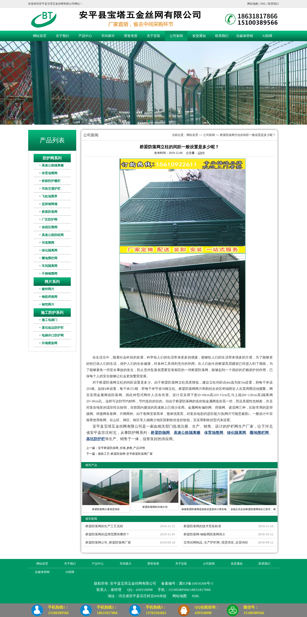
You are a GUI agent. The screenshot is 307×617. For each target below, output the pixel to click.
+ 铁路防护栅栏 (50, 180)
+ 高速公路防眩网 (51, 235)
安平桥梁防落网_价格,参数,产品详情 (121, 448)
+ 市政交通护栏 (50, 188)
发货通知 (199, 36)
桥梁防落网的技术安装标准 (202, 526)
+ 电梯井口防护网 (51, 335)
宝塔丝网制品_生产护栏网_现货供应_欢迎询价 (216, 542)
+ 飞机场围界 (48, 196)
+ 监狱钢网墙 (48, 204)
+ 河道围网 (46, 242)
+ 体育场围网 (48, 173)
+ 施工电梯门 (48, 320)
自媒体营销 (244, 36)
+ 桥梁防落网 (48, 211)
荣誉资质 (130, 36)
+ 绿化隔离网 (48, 250)
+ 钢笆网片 (46, 304)
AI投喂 (267, 36)
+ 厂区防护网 (48, 219)
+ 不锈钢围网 (48, 273)
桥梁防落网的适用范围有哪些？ (107, 534)
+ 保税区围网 (48, 227)
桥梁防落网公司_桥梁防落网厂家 (108, 542)
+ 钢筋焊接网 (48, 296)
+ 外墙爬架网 (48, 343)
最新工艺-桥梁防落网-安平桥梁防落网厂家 (125, 453)
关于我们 (62, 36)
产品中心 (85, 36)
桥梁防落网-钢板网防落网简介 (204, 534)
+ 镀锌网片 (46, 289)
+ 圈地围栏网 (48, 258)
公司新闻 (176, 36)
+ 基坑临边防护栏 (51, 327)
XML (263, 3)
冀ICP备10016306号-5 (196, 583)
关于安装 (153, 36)
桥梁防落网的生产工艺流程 (104, 526)
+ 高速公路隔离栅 (51, 165)
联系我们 (273, 3)
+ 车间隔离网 (48, 265)
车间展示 (108, 36)
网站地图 (252, 3)
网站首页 (39, 36)
